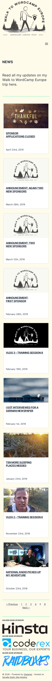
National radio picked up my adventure (23, 574)
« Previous (12, 604)
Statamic (28, 674)
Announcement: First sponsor (17, 299)
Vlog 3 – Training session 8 (24, 352)
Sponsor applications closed (20, 135)
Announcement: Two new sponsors (20, 244)
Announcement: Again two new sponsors (24, 190)
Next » (26, 607)
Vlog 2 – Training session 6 (24, 517)
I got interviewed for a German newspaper (22, 409)
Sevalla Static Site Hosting (14, 677)
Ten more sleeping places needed (18, 464)
